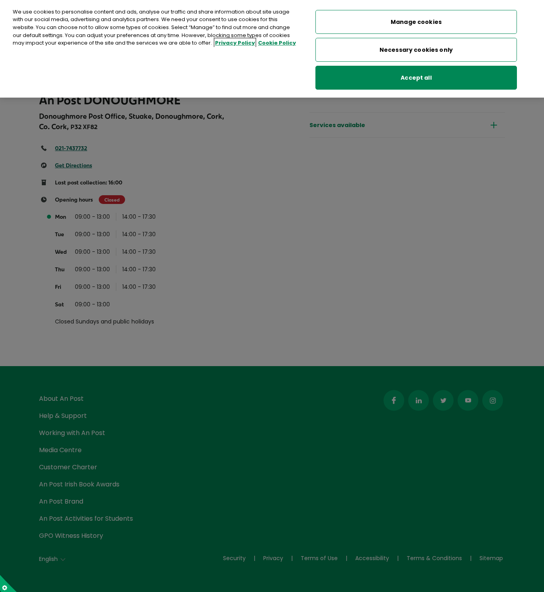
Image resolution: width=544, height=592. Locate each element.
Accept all (416, 78)
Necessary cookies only (416, 50)
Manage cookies (416, 22)
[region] (272, 49)
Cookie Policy (277, 43)
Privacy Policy (235, 43)
